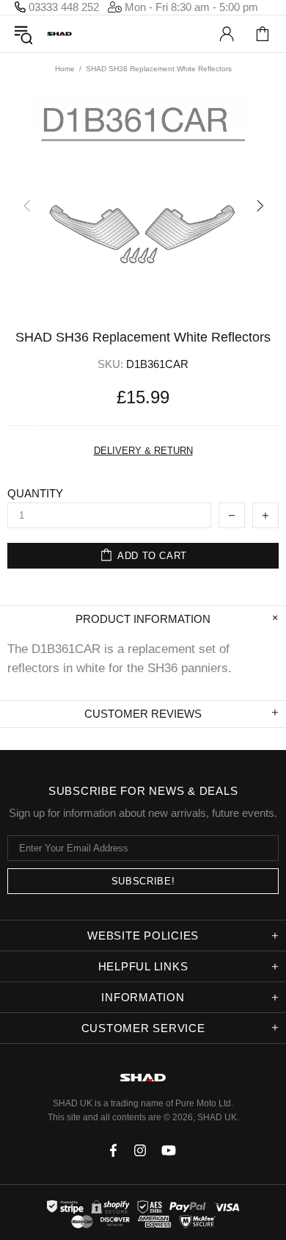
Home (65, 69)
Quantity (35, 493)
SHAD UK (59, 34)
